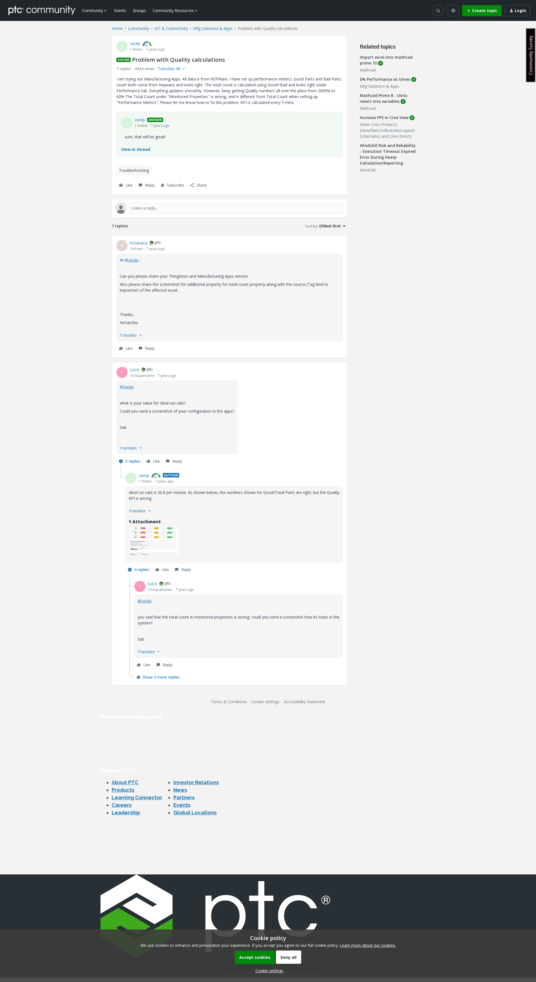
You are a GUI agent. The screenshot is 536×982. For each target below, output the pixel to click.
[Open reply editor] (229, 208)
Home (117, 28)
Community (138, 28)
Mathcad (368, 70)
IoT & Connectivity (171, 28)
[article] (229, 296)
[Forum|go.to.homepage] (41, 10)
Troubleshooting (134, 170)
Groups (139, 10)
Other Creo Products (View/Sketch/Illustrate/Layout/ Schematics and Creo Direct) (387, 130)
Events (120, 10)
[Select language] (453, 10)
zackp (135, 43)
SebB (134, 369)
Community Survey (531, 55)
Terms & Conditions (229, 701)
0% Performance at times (385, 79)
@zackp (131, 260)
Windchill (367, 170)
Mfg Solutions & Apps (213, 28)
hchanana (138, 243)
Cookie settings (265, 701)
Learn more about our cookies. (368, 945)
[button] (482, 10)
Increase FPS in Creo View (384, 117)
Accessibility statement (304, 701)
